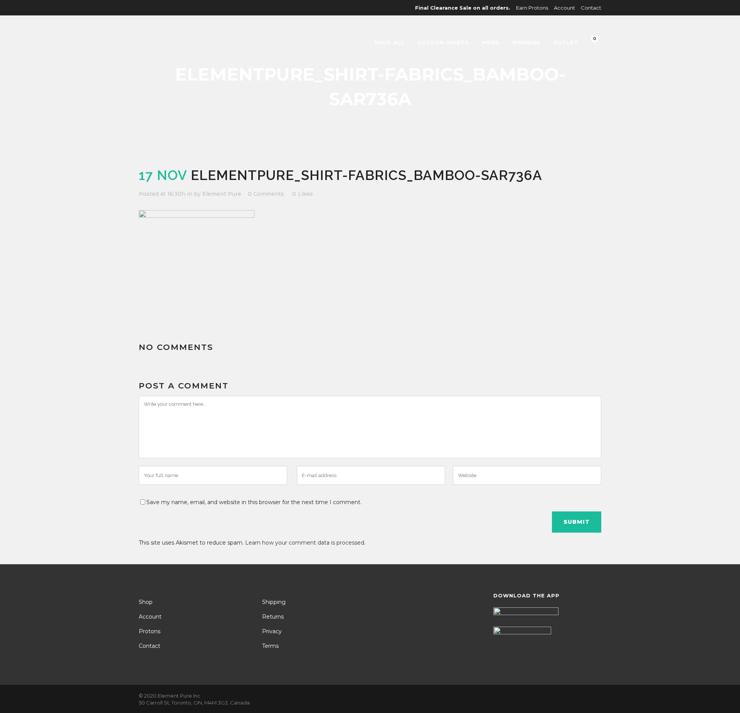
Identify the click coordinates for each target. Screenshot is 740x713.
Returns (273, 616)
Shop (146, 602)
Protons (149, 631)
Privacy (272, 631)
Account (564, 8)
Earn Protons (532, 8)
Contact (591, 8)
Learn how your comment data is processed (304, 542)
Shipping (274, 602)
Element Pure (221, 193)
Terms (270, 645)
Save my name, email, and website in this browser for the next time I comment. (254, 502)
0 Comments (266, 193)
